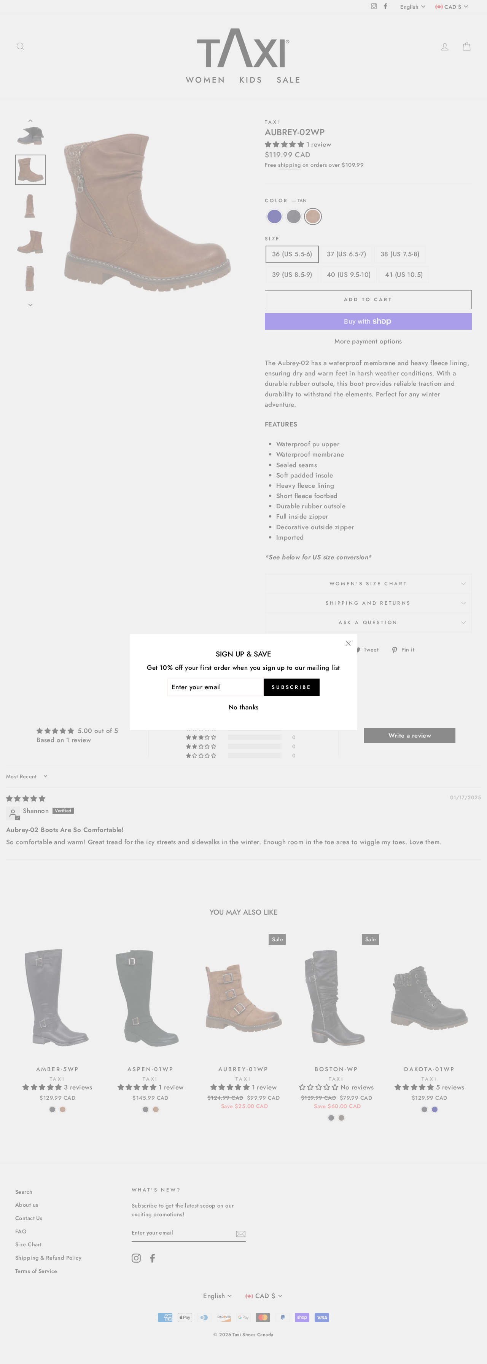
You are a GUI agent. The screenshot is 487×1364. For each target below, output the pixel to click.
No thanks (244, 707)
